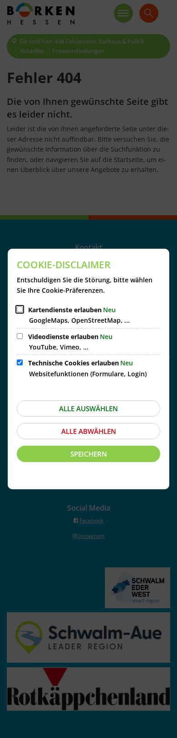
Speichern (88, 453)
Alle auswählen (88, 408)
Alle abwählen (88, 431)
